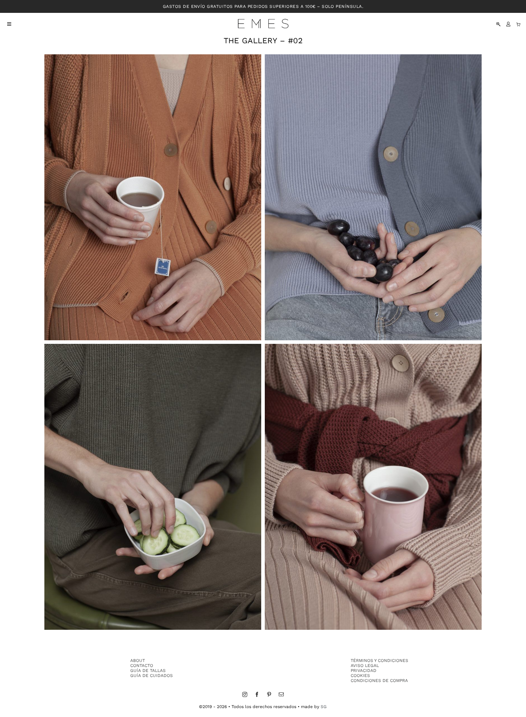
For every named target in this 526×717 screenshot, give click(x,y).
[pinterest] (269, 694)
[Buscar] (498, 24)
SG (324, 706)
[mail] (281, 694)
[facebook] (256, 694)
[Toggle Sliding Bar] (5, 24)
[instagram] (244, 694)
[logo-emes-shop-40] (263, 21)
